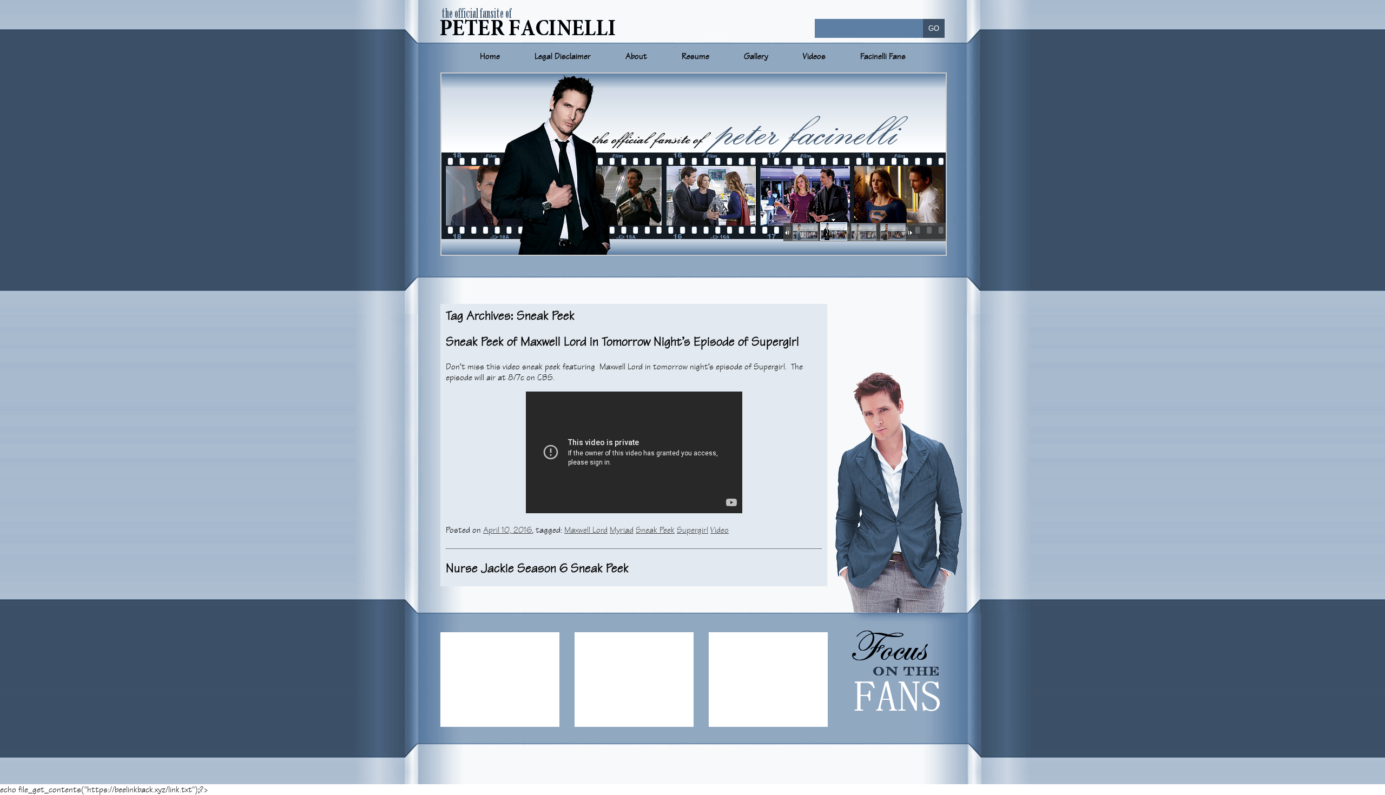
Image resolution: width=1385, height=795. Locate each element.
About (636, 56)
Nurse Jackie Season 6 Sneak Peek (537, 568)
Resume (695, 56)
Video (719, 530)
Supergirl (692, 530)
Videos (814, 56)
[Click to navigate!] (804, 232)
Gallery (756, 56)
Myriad (622, 530)
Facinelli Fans (883, 56)
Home (490, 56)
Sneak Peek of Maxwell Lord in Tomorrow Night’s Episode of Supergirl (622, 341)
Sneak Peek (655, 530)
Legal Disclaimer (563, 56)
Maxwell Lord (586, 530)
